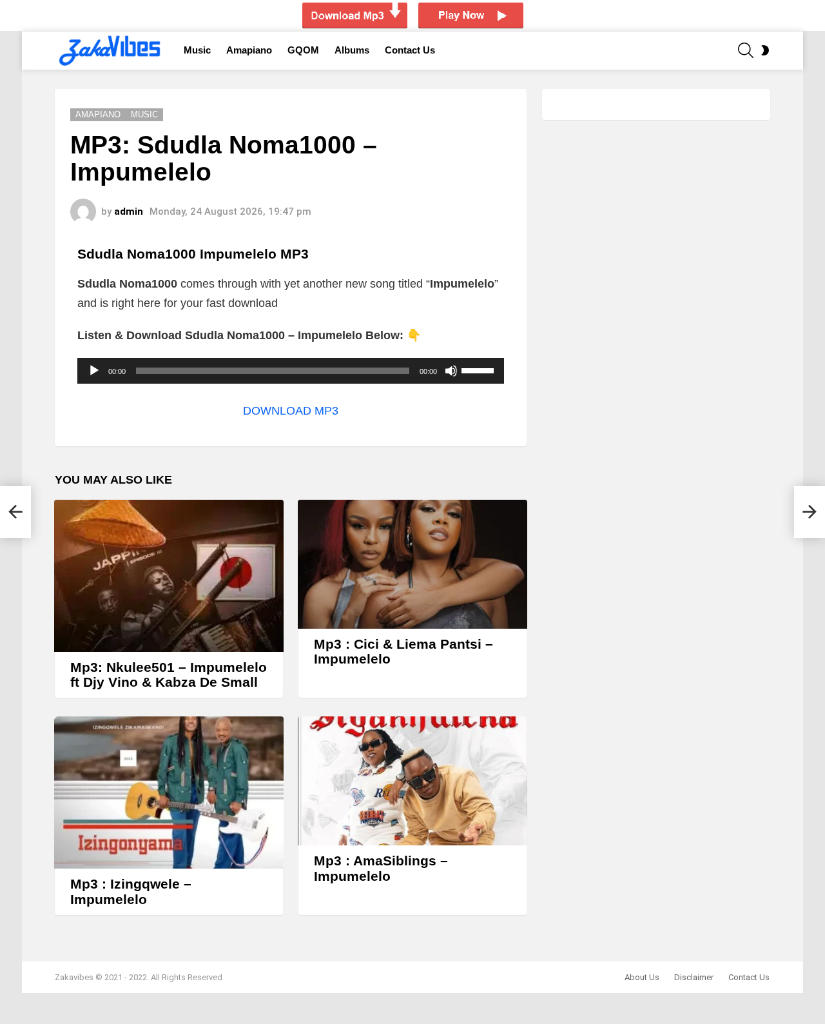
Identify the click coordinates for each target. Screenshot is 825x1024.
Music (197, 49)
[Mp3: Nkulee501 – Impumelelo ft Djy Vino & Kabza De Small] (169, 576)
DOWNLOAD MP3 (290, 410)
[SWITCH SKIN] (765, 50)
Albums (352, 49)
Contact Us (410, 49)
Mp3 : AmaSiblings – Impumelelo (381, 868)
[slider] (479, 369)
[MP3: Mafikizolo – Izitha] (15, 512)
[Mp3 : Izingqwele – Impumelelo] (169, 792)
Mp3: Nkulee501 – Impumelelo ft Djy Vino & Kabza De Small (168, 675)
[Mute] (451, 370)
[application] (290, 371)
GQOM (303, 49)
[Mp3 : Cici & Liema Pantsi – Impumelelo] (412, 564)
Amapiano (249, 49)
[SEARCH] (745, 50)
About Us (642, 977)
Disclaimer (693, 977)
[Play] (94, 370)
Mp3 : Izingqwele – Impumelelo (130, 891)
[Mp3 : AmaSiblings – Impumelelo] (412, 780)
